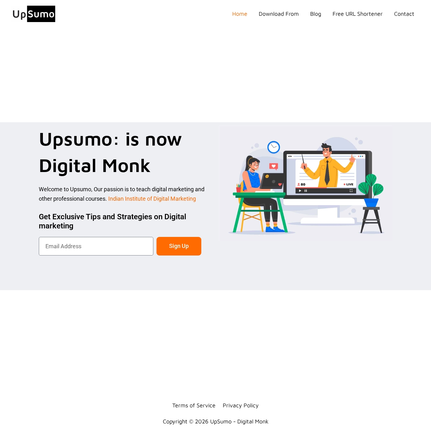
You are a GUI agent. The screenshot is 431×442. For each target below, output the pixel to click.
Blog (315, 13)
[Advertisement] (215, 75)
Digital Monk (253, 421)
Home (239, 13)
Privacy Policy (241, 405)
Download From (279, 13)
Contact (404, 13)
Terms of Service (194, 405)
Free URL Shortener (358, 13)
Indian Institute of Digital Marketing (152, 198)
